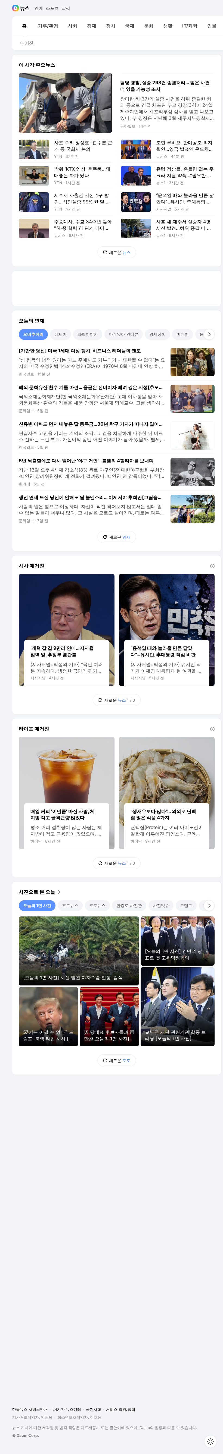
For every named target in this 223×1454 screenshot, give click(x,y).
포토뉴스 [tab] (70, 905)
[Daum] (16, 8)
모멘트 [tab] (186, 905)
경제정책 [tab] (157, 334)
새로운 (120, 252)
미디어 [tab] (182, 334)
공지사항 (93, 1409)
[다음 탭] (209, 334)
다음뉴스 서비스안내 (30, 1409)
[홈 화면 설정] (210, 1441)
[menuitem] (24, 25)
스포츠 (52, 8)
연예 (38, 8)
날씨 (65, 8)
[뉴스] (25, 8)
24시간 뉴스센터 (66, 1409)
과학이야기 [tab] (88, 334)
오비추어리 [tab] (33, 334)
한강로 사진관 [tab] (129, 905)
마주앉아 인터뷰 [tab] (123, 334)
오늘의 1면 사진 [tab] (37, 905)
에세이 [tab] (60, 334)
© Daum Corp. (25, 1435)
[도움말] (212, 566)
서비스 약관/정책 (120, 1409)
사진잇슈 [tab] (161, 905)
